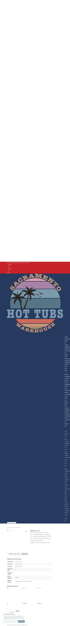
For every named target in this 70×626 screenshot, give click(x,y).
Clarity (37, 542)
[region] (14, 618)
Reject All (14, 621)
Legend (67, 408)
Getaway (67, 384)
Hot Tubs (12, 527)
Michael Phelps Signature (67, 506)
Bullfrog (66, 453)
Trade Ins (66, 424)
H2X (66, 406)
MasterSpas (67, 457)
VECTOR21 (67, 489)
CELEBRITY (67, 471)
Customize (7, 621)
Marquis (67, 360)
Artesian (66, 445)
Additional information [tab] (14, 554)
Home (66, 431)
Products (67, 433)
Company (67, 510)
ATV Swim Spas (66, 354)
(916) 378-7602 (10, 262)
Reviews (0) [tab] (24, 554)
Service (66, 512)
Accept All (21, 621)
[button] (26, 532)
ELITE (66, 382)
